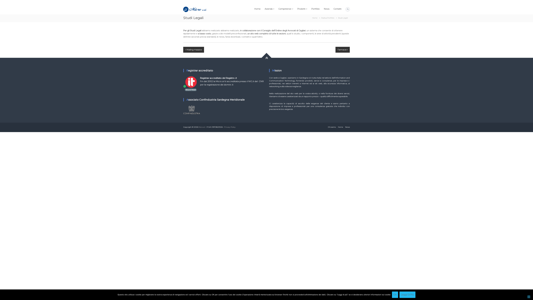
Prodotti (301, 9)
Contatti (337, 9)
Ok (395, 294)
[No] (528, 296)
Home (257, 9)
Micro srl (201, 127)
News (326, 9)
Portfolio (315, 9)
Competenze (284, 9)
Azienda (268, 9)
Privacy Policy (230, 127)
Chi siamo (332, 127)
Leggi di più (407, 294)
